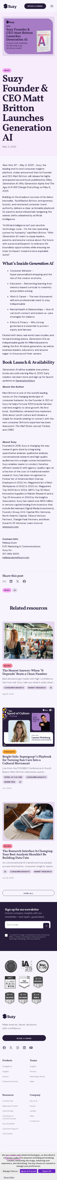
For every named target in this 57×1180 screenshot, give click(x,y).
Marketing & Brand (37, 1076)
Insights (5, 1071)
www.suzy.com (10, 526)
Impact (5, 1076)
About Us (34, 1101)
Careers (33, 1111)
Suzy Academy (8, 1124)
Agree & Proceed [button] (28, 1171)
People (32, 1106)
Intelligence (7, 1066)
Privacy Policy (9, 1177)
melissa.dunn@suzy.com (15, 557)
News (32, 1116)
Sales (32, 1081)
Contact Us (34, 1121)
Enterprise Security (10, 1081)
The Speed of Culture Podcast (9, 1117)
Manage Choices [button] (10, 1171)
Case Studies (7, 1111)
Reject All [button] (47, 1171)
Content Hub (7, 1101)
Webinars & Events (10, 1106)
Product (33, 1071)
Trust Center (7, 1134)
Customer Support (10, 1129)
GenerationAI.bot (25, 380)
